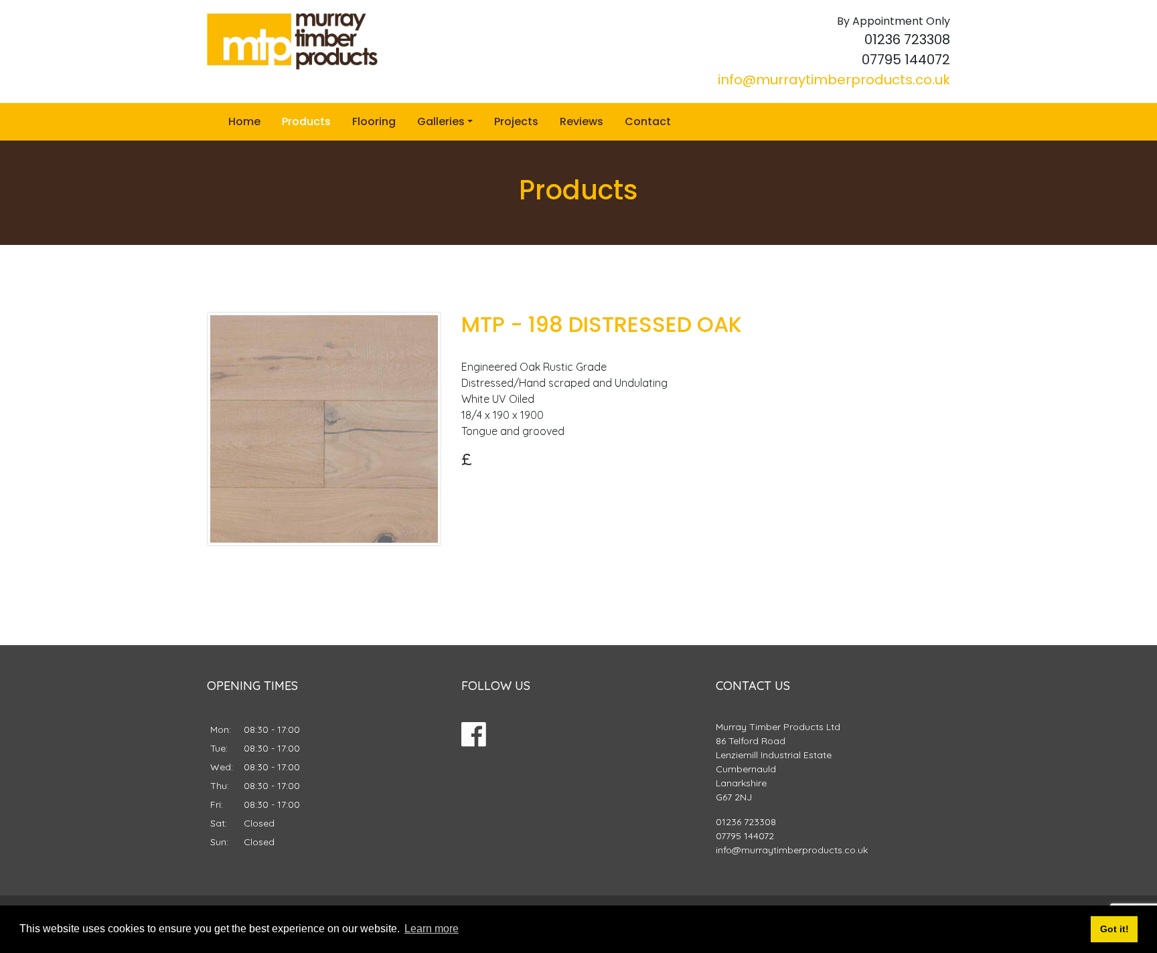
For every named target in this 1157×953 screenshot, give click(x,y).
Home (244, 121)
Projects (516, 121)
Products (306, 121)
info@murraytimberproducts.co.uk (834, 79)
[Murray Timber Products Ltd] (292, 41)
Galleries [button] (441, 121)
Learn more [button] (431, 928)
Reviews (581, 121)
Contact (648, 121)
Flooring (374, 121)
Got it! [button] (1114, 929)
